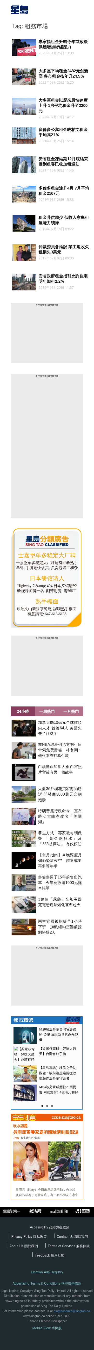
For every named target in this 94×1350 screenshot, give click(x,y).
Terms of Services (62, 1245)
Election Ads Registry (47, 1272)
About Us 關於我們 (23, 1245)
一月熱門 (71, 711)
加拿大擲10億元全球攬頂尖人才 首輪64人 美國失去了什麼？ (60, 728)
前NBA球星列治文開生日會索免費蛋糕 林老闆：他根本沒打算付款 (60, 750)
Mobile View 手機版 (47, 1328)
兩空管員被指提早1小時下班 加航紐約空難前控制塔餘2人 (60, 926)
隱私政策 (40, 1236)
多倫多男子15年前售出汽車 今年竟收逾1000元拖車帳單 (60, 882)
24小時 (23, 711)
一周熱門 (47, 711)
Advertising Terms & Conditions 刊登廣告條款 (47, 1283)
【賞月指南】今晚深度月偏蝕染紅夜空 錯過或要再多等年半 (60, 860)
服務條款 (83, 1245)
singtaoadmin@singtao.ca (72, 1311)
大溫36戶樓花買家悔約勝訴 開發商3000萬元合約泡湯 (60, 794)
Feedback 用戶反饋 (49, 1255)
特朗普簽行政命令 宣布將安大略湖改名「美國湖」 (60, 816)
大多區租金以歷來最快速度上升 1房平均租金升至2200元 (63, 105)
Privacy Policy (22, 1236)
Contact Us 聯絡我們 (72, 1236)
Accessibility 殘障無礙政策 (49, 1227)
